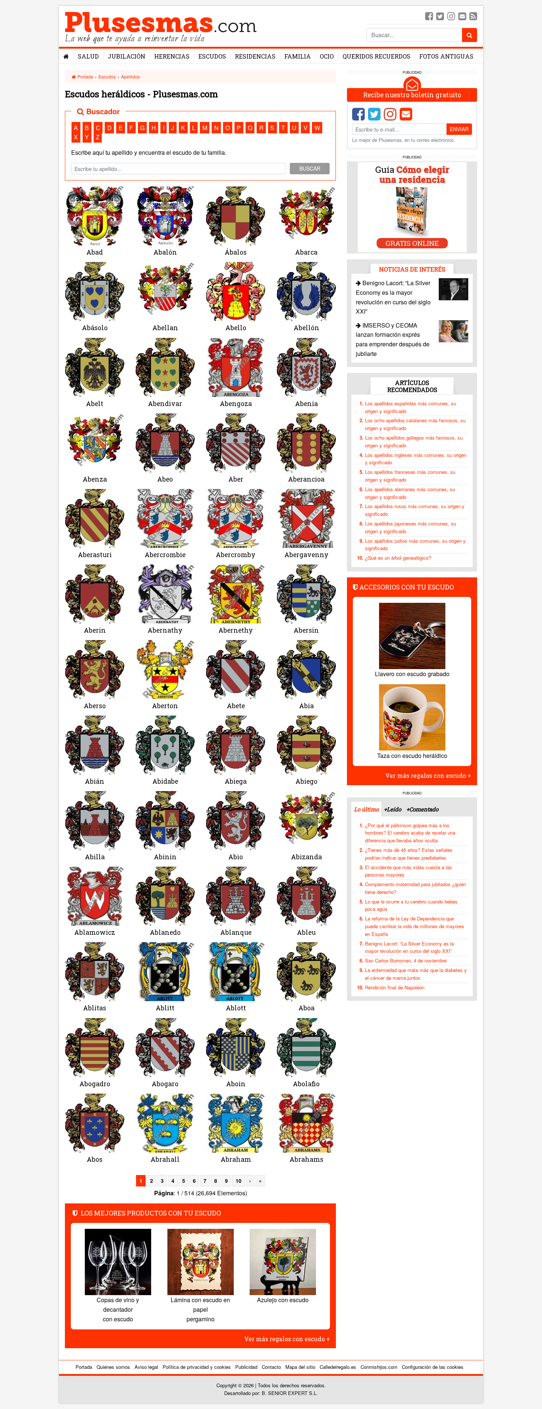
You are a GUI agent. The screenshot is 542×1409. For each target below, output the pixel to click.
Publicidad (246, 1366)
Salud (88, 56)
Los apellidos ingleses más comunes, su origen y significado (415, 458)
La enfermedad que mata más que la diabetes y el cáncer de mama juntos (416, 973)
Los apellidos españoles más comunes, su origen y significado (410, 406)
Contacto (271, 1366)
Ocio (327, 56)
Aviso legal (146, 1366)
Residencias (255, 56)
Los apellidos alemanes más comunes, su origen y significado (410, 492)
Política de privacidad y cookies (197, 1366)
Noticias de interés (412, 269)
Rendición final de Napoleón (394, 986)
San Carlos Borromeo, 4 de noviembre (406, 960)
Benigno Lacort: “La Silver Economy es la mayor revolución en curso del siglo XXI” (409, 947)
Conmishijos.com (379, 1366)
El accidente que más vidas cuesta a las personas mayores (408, 870)
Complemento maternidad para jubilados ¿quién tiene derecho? (415, 888)
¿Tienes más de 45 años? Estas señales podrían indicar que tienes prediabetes (408, 853)
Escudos (212, 56)
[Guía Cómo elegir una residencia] (412, 206)
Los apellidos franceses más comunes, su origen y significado (410, 475)
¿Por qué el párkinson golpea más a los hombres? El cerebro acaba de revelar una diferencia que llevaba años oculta (410, 832)
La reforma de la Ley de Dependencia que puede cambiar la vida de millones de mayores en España (414, 926)
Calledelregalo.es (338, 1366)
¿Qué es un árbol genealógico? (398, 557)
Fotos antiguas (446, 56)
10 (239, 1180)
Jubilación (126, 56)
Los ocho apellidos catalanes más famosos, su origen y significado (415, 424)
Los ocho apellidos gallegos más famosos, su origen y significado (414, 441)
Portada (84, 76)
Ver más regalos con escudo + (287, 1339)
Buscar (309, 168)
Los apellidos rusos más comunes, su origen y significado (415, 510)
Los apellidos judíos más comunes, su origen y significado (415, 544)
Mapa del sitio (300, 1366)
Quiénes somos (113, 1366)
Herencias (172, 56)
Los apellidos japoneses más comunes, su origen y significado (410, 527)
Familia (297, 56)
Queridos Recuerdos (376, 56)
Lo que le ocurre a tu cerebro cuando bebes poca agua (411, 905)
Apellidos (130, 76)
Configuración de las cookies (432, 1366)
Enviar (459, 129)
